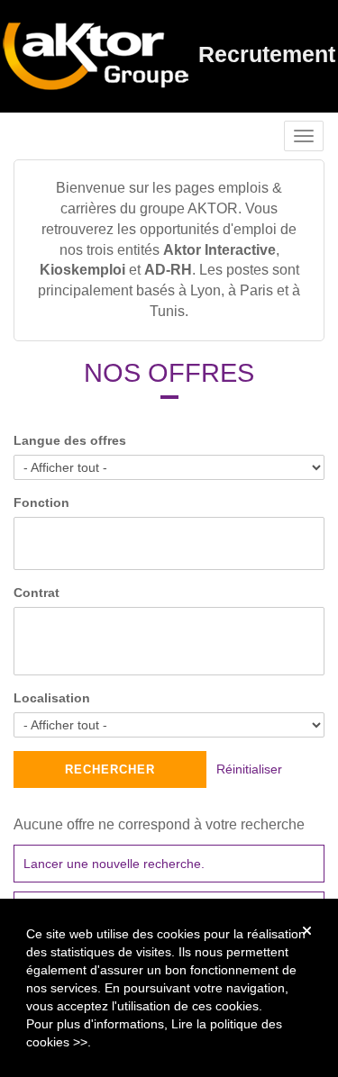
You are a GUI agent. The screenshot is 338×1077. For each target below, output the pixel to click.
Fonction (41, 502)
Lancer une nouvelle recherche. (114, 863)
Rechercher (110, 769)
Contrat (36, 592)
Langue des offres (70, 440)
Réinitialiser (249, 769)
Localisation (52, 698)
